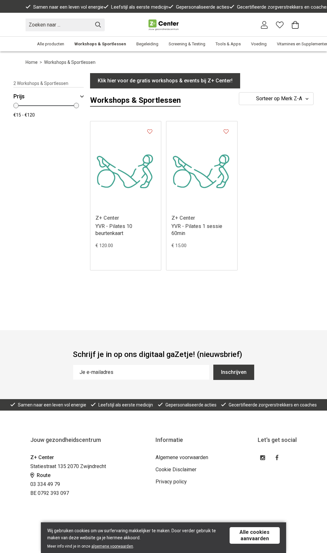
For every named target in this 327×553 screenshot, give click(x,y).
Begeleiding (147, 44)
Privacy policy (171, 482)
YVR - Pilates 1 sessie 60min (196, 229)
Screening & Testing (187, 44)
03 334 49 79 (45, 484)
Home (32, 62)
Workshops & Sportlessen (100, 44)
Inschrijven (234, 372)
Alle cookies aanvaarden (255, 535)
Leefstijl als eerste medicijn (139, 7)
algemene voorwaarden (112, 546)
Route (42, 475)
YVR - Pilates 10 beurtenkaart (113, 229)
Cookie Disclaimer (176, 469)
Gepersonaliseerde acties (202, 7)
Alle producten (50, 44)
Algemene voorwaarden (182, 457)
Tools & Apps (228, 44)
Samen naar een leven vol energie (68, 7)
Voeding (259, 44)
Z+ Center (107, 218)
